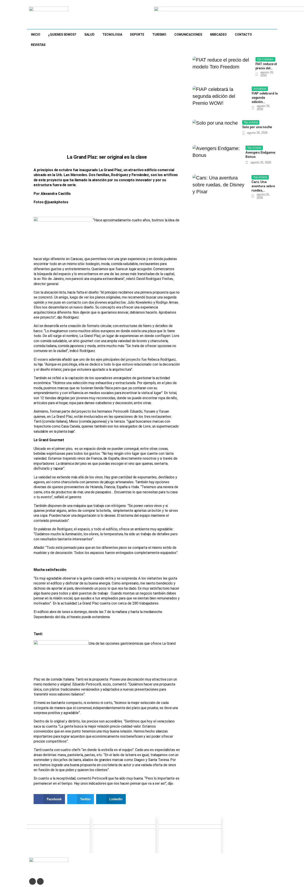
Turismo (159, 34)
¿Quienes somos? (62, 34)
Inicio (35, 34)
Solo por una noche (257, 127)
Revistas (38, 45)
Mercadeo (218, 34)
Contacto (243, 34)
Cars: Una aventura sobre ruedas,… (263, 186)
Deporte (137, 34)
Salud (89, 34)
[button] (49, 799)
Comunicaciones (188, 34)
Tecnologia (112, 34)
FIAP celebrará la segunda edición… (265, 97)
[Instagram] (40, 881)
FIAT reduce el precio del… (266, 66)
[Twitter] (32, 881)
